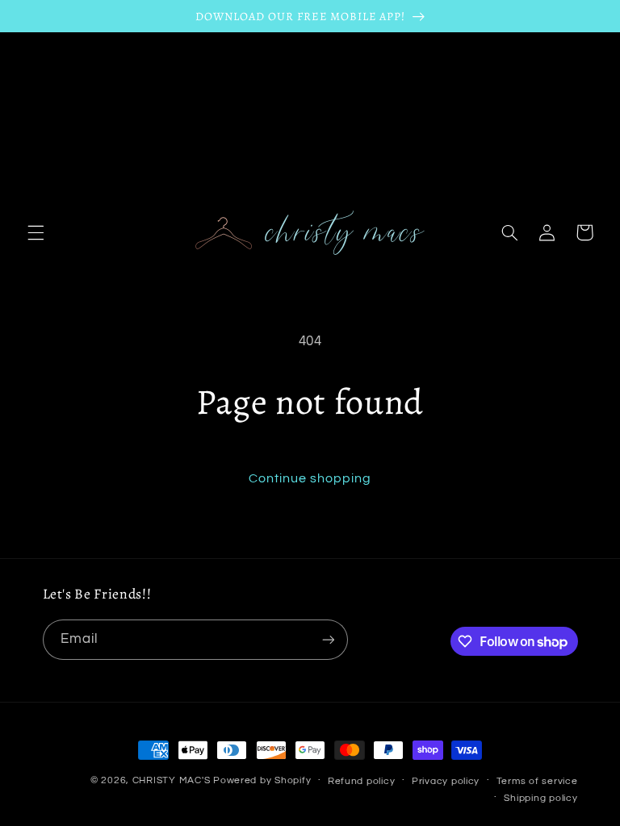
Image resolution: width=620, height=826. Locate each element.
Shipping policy (540, 798)
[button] (35, 232)
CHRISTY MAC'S (171, 780)
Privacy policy (446, 781)
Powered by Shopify (262, 780)
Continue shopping (310, 478)
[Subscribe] (327, 639)
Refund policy (362, 781)
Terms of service (537, 781)
